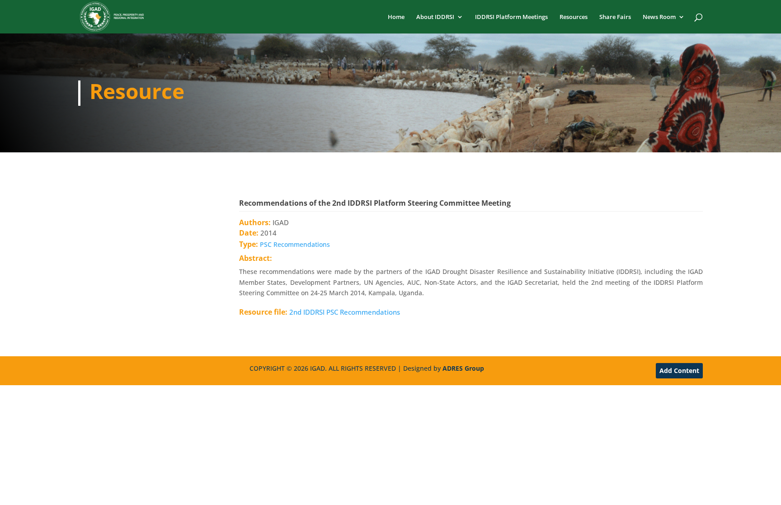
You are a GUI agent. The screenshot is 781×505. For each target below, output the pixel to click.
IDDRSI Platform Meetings (511, 17)
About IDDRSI (435, 17)
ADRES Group (463, 368)
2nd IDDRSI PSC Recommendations (344, 311)
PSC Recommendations (295, 244)
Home (396, 17)
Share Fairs (615, 17)
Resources (574, 17)
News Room (659, 17)
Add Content (679, 370)
